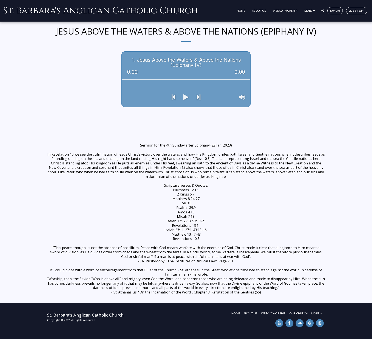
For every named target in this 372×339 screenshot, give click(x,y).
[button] (323, 10)
